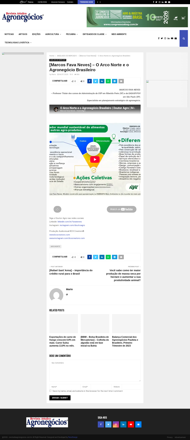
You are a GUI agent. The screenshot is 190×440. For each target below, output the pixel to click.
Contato (70, 2)
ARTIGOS (23, 34)
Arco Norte (55, 246)
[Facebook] (159, 38)
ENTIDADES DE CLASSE (93, 34)
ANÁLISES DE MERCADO (58, 60)
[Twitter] (162, 38)
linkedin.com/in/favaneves (70, 221)
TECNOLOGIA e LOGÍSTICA (17, 42)
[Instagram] (166, 38)
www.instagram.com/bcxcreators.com (67, 238)
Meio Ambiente (119, 34)
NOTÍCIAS (9, 34)
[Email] (176, 38)
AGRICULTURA (52, 34)
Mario (54, 74)
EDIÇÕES (36, 34)
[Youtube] (173, 38)
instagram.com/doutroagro (72, 225)
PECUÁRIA (71, 34)
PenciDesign (72, 437)
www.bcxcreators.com (59, 234)
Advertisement (180, 437)
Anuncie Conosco (58, 2)
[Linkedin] (169, 38)
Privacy (169, 437)
